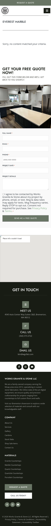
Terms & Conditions (26, 519)
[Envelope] (32, 366)
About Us (8, 423)
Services (8, 427)
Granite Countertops (13, 461)
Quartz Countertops (13, 469)
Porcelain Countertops (14, 477)
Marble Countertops (13, 465)
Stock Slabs (9, 439)
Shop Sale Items (11, 443)
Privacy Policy (39, 208)
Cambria (8, 435)
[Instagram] (25, 366)
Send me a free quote (25, 218)
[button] (47, 10)
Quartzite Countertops (14, 473)
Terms (8, 211)
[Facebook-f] (19, 366)
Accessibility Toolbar (30, 522)
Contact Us (9, 447)
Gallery (8, 431)
